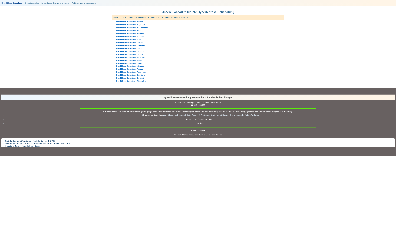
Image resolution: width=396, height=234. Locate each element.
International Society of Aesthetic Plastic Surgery (23, 146)
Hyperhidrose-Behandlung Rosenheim (131, 72)
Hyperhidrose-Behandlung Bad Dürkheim (132, 27)
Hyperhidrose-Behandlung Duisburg (130, 48)
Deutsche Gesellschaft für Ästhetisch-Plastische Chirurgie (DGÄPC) (30, 141)
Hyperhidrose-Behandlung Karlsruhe (130, 57)
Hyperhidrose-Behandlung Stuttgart (130, 78)
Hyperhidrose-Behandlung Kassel (129, 60)
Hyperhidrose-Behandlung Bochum (130, 36)
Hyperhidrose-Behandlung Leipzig (129, 63)
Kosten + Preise (46, 3)
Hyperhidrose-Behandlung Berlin (128, 30)
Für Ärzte (200, 123)
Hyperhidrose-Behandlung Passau (129, 69)
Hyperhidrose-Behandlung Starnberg (130, 75)
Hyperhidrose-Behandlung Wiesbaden (131, 81)
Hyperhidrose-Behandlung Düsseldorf (131, 45)
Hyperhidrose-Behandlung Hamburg (130, 51)
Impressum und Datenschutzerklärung (200, 119)
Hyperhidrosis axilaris (32, 3)
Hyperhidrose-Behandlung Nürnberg (130, 66)
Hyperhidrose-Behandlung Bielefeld (130, 33)
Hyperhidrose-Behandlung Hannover (130, 54)
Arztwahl (67, 3)
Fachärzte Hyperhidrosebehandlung (84, 3)
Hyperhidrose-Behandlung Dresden (130, 42)
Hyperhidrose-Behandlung (153, 115)
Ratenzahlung (58, 3)
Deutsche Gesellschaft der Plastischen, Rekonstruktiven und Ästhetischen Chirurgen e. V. (38, 143)
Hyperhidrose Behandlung (11, 3)
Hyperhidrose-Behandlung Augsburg (130, 24)
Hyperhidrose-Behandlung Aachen (129, 21)
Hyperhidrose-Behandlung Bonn (128, 39)
